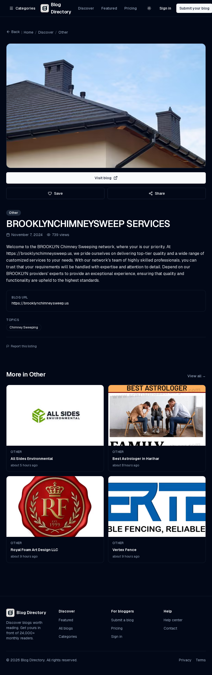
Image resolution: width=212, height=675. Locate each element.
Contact (170, 628)
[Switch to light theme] (149, 8)
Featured (109, 8)
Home (28, 32)
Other (63, 32)
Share (160, 193)
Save (58, 193)
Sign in (165, 8)
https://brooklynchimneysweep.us (40, 303)
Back (15, 31)
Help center (173, 620)
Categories (68, 636)
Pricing (130, 8)
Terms (201, 660)
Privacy (185, 660)
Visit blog (103, 178)
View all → (196, 376)
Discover (86, 8)
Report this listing (24, 346)
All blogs (66, 628)
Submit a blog (122, 620)
